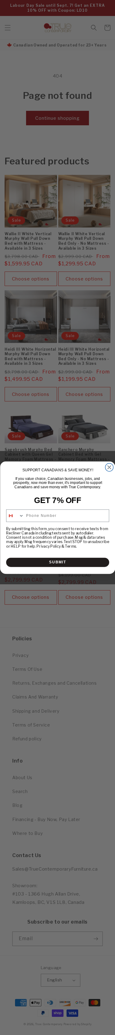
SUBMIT (57, 562)
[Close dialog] (109, 467)
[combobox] (15, 515)
